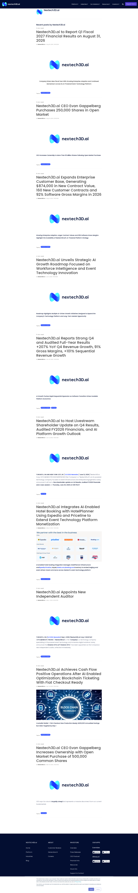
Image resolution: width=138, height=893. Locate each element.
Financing (43, 813)
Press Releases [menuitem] (75, 852)
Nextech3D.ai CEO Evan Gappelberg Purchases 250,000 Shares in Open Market (68, 110)
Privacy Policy (78, 881)
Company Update (45, 92)
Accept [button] (91, 889)
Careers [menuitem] (51, 856)
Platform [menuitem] (74, 4)
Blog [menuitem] (27, 861)
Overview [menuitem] (73, 848)
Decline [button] (98, 889)
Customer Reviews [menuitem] (54, 848)
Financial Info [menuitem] (75, 861)
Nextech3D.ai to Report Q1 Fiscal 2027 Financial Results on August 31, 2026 (68, 36)
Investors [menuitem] (115, 4)
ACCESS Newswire (71, 474)
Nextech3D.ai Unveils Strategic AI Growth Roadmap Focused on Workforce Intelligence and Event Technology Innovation (66, 266)
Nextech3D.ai (41, 44)
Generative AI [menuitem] (53, 852)
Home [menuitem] (28, 848)
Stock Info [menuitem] (73, 869)
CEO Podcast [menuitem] (75, 856)
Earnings (54, 407)
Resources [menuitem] (105, 4)
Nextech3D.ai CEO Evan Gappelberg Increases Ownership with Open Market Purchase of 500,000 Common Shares (68, 754)
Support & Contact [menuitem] (77, 873)
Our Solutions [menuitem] (94, 4)
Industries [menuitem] (84, 4)
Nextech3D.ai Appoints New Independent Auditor (61, 594)
